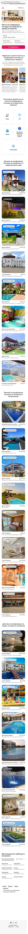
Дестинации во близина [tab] (8, 859)
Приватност (11, 926)
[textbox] (7, 42)
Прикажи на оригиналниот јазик (17, 3)
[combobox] (13, 37)
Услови (17, 926)
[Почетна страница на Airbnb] (3, 7)
